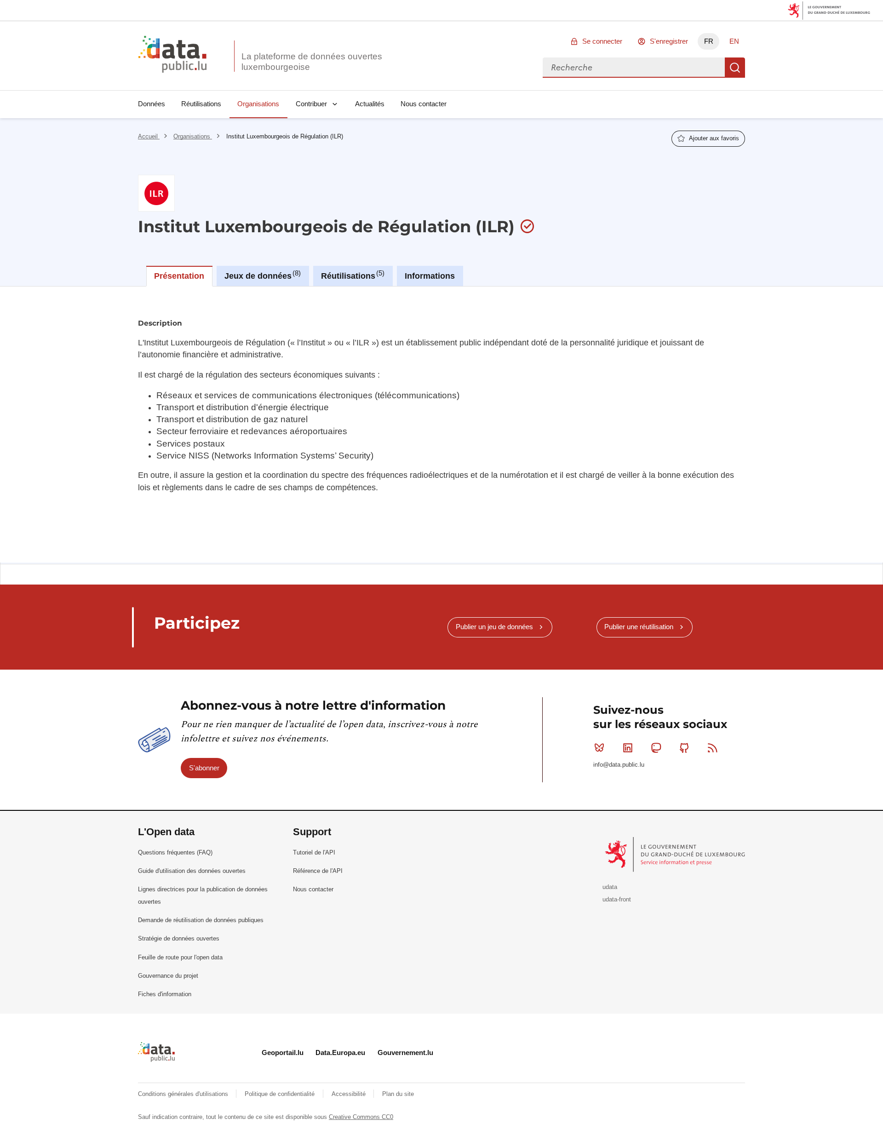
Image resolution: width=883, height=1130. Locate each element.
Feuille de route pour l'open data (180, 957)
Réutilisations (201, 104)
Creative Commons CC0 (361, 1116)
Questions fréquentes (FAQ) (175, 852)
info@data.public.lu (618, 764)
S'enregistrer (669, 41)
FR (708, 41)
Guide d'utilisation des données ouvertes (192, 870)
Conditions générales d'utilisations (184, 1093)
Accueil (149, 136)
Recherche (735, 67)
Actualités (369, 104)
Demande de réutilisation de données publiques (201, 920)
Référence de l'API (318, 870)
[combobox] (634, 67)
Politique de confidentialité (280, 1093)
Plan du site (398, 1093)
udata (609, 886)
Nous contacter (424, 104)
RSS (713, 748)
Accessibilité (349, 1093)
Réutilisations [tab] (351, 275)
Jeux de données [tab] (261, 275)
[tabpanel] (441, 424)
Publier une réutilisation (638, 627)
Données (151, 104)
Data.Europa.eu (340, 1052)
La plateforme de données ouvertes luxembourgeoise (311, 62)
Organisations (258, 104)
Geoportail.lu (283, 1052)
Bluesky (599, 748)
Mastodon (656, 748)
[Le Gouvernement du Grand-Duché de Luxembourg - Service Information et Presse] (675, 853)
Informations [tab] (430, 276)
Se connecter (602, 41)
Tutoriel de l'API (314, 852)
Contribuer (311, 104)
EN (734, 41)
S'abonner (204, 768)
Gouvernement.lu (405, 1052)
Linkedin (628, 748)
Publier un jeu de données (494, 627)
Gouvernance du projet (168, 975)
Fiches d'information (164, 994)
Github (684, 748)
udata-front (616, 899)
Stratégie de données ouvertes (178, 938)
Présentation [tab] (179, 276)
